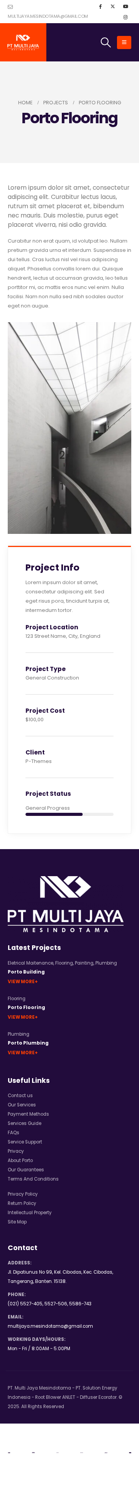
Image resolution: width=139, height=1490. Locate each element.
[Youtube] (125, 6)
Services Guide (24, 1123)
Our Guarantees (26, 1170)
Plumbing (106, 963)
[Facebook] (100, 6)
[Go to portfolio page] (69, 427)
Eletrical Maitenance (30, 963)
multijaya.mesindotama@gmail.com (48, 16)
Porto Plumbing (28, 1043)
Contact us (20, 1095)
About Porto (20, 1160)
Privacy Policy (23, 1194)
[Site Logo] (23, 42)
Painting (84, 963)
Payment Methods (28, 1114)
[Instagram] (125, 17)
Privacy (16, 1151)
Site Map (17, 1222)
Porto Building (26, 972)
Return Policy (22, 1203)
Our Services (22, 1105)
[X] (112, 6)
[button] (106, 42)
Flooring (64, 963)
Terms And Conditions (33, 1179)
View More (21, 982)
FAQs (13, 1133)
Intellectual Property (30, 1213)
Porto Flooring (26, 1007)
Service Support (25, 1142)
